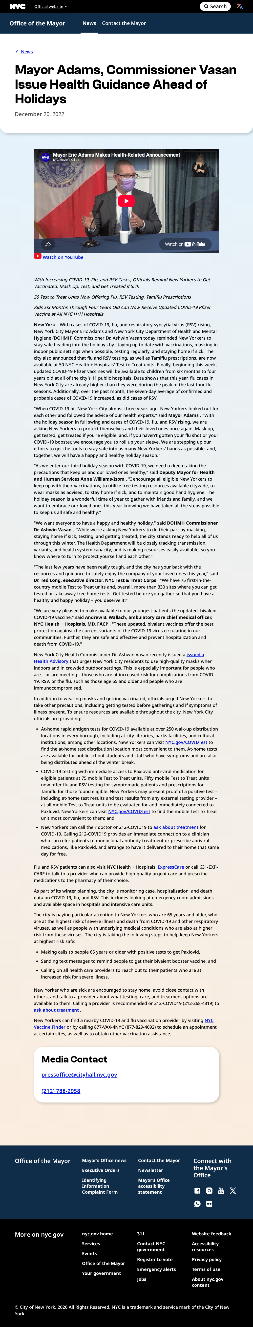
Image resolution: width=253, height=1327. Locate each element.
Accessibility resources (205, 1246)
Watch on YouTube (63, 257)
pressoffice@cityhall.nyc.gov (79, 1074)
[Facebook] (197, 1191)
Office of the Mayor (37, 23)
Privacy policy (207, 1259)
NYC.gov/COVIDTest (186, 742)
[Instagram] (209, 1191)
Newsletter (150, 1170)
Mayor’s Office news (104, 1160)
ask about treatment (175, 827)
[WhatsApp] (197, 1204)
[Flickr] (209, 1204)
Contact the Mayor (124, 23)
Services (91, 1243)
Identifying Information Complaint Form (100, 1186)
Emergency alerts (156, 1269)
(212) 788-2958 (61, 1090)
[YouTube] (221, 1191)
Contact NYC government (151, 1246)
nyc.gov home (97, 1234)
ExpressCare (171, 867)
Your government (101, 1273)
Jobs (141, 1279)
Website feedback (211, 1234)
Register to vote (155, 1259)
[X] (233, 1191)
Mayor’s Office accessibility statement (154, 1186)
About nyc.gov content (207, 1282)
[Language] (240, 6)
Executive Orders (101, 1170)
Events (89, 1253)
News (89, 23)
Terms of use (206, 1269)
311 (141, 1234)
